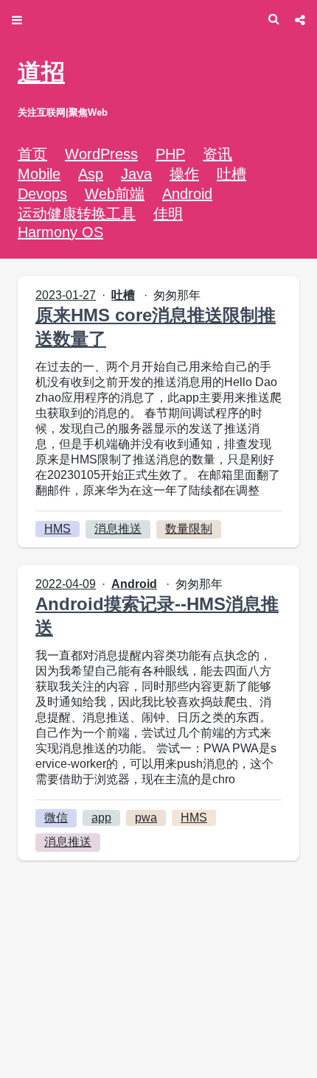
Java (136, 174)
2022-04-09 (65, 584)
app (101, 817)
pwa (146, 817)
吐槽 (231, 174)
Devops (42, 194)
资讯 (217, 154)
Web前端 (114, 194)
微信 (56, 817)
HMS (57, 528)
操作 (184, 174)
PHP (170, 154)
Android (187, 194)
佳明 (168, 214)
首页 (32, 154)
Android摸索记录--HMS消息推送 (157, 615)
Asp (90, 174)
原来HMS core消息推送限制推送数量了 (155, 327)
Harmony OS (60, 232)
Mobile (39, 174)
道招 (41, 72)
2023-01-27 (65, 295)
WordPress (101, 154)
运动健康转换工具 (77, 214)
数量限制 (188, 528)
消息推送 (118, 528)
